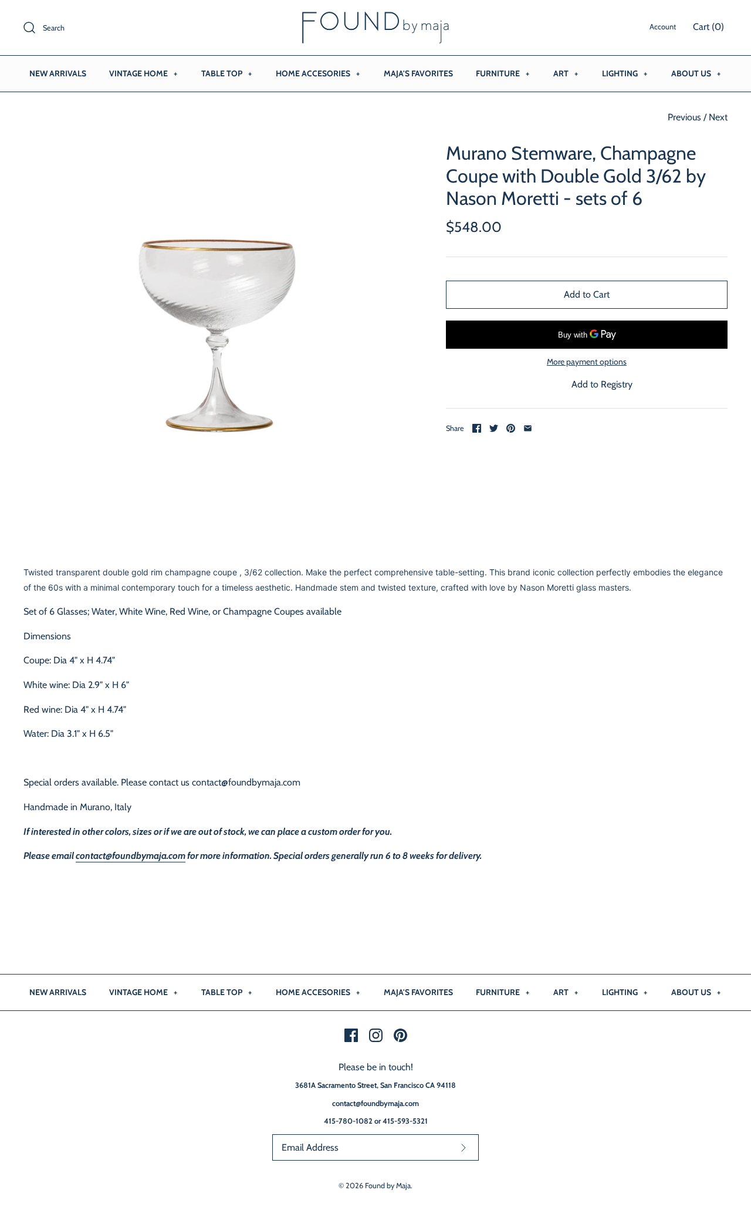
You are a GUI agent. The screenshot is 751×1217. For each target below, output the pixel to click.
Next (718, 117)
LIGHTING (624, 73)
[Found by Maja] (375, 19)
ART (565, 73)
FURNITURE (502, 73)
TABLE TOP (226, 73)
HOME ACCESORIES (318, 73)
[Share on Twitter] (493, 428)
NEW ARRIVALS (57, 73)
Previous (684, 117)
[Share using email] (527, 428)
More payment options (587, 362)
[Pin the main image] (510, 428)
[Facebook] (351, 1035)
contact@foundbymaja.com (130, 855)
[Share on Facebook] (476, 428)
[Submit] (463, 1147)
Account (662, 26)
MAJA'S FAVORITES (418, 73)
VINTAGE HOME (143, 73)
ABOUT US (695, 73)
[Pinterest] (400, 1035)
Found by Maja (388, 1185)
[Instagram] (376, 1035)
